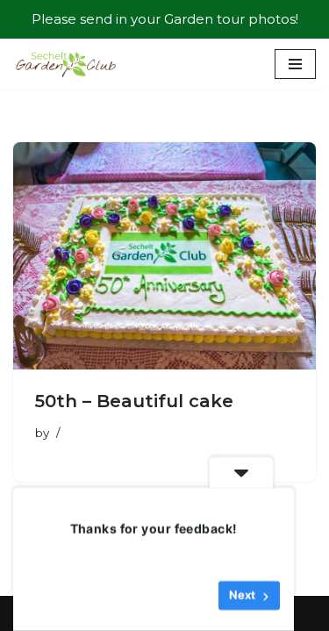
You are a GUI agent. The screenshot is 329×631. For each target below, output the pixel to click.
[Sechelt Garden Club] (65, 64)
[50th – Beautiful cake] (164, 255)
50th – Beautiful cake (134, 401)
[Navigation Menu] (295, 64)
